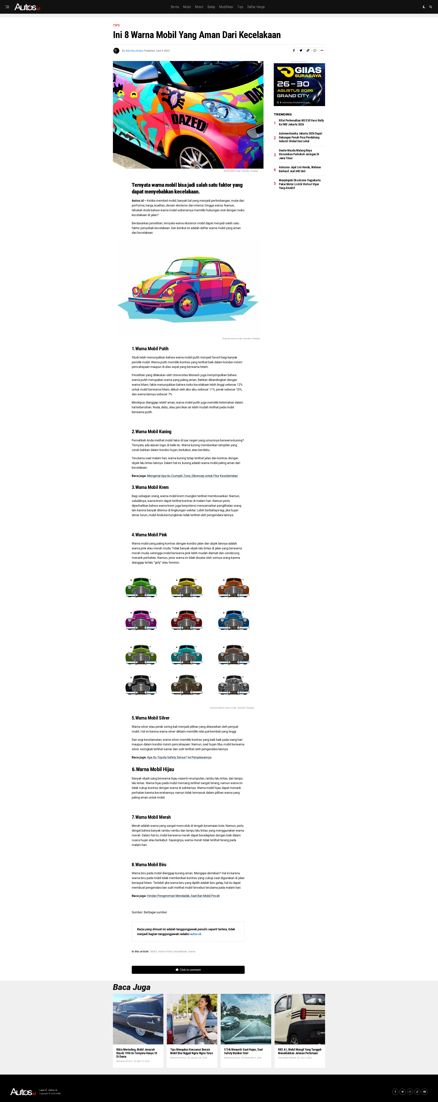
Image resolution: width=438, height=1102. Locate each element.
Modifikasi (226, 7)
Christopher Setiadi (287, 1058)
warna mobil (165, 951)
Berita (175, 7)
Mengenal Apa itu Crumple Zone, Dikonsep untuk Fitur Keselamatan (192, 476)
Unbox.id (52, 1090)
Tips (240, 7)
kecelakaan (180, 951)
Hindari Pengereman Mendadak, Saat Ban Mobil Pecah (183, 896)
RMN (58, 1093)
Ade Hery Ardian (134, 50)
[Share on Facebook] (294, 50)
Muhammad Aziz (124, 1061)
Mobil (187, 7)
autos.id (195, 934)
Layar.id (43, 1090)
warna (191, 951)
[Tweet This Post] (301, 50)
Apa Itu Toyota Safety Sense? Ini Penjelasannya (179, 757)
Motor (199, 7)
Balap (211, 7)
